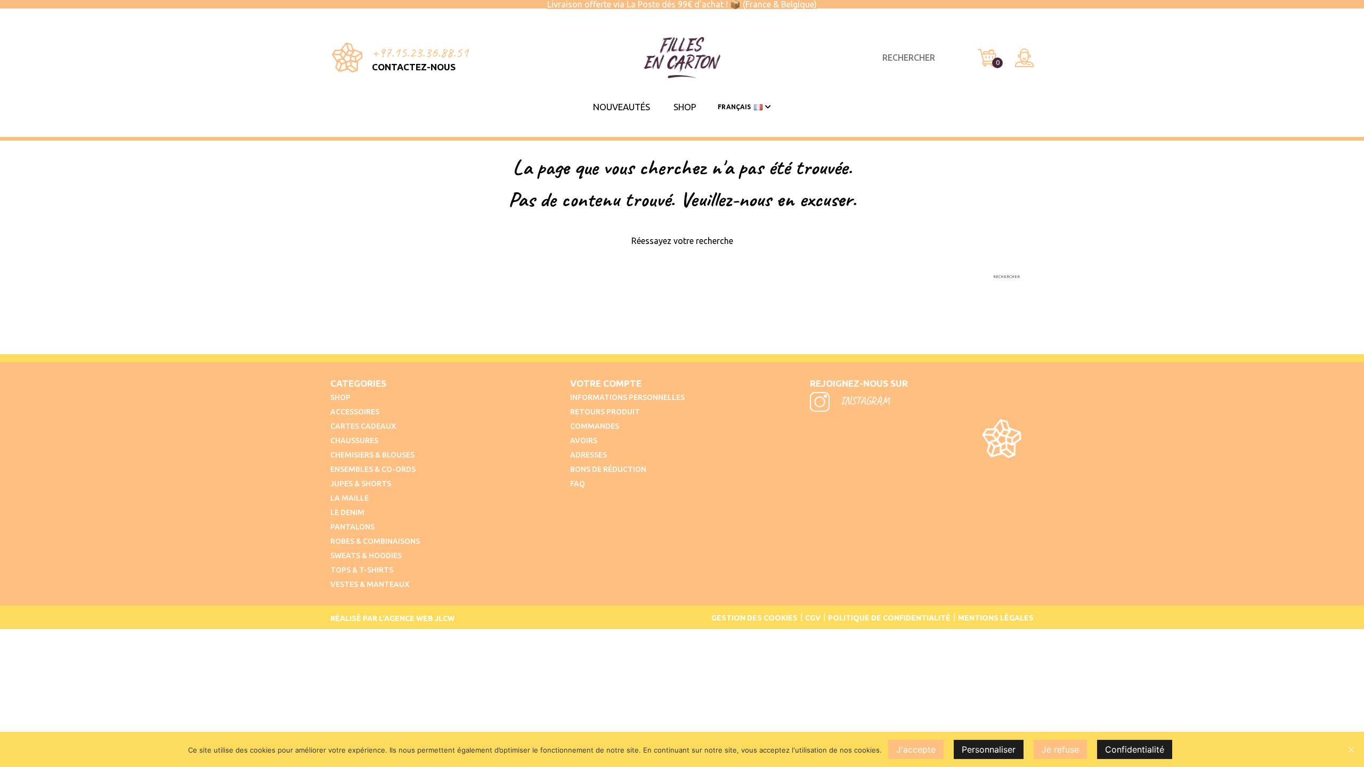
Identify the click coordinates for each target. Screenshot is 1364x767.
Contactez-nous (414, 67)
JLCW (444, 618)
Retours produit (605, 411)
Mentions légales (996, 618)
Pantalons (352, 527)
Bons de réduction (608, 469)
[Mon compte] (1024, 57)
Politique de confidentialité (889, 618)
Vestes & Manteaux (369, 584)
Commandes (594, 426)
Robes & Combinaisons (375, 541)
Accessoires (354, 411)
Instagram (864, 400)
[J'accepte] (1350, 749)
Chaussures (354, 440)
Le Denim (347, 512)
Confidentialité (1134, 749)
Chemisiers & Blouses (372, 455)
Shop (684, 107)
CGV (813, 618)
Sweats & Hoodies (366, 555)
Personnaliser (989, 749)
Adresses (588, 455)
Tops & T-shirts (361, 570)
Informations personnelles (627, 397)
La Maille (349, 498)
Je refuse (1060, 749)
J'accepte (916, 749)
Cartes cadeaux (363, 426)
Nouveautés (621, 107)
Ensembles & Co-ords (373, 469)
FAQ (577, 483)
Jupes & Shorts (360, 483)
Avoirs (583, 440)
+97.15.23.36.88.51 (420, 52)
